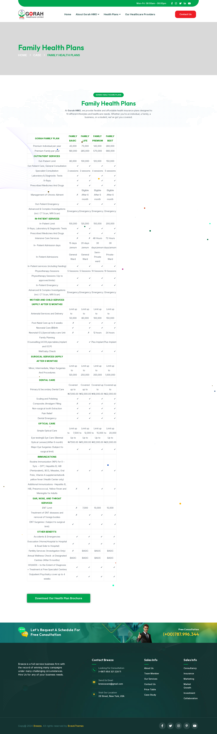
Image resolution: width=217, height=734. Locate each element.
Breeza (37, 725)
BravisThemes (76, 725)
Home (22, 55)
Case (37, 55)
